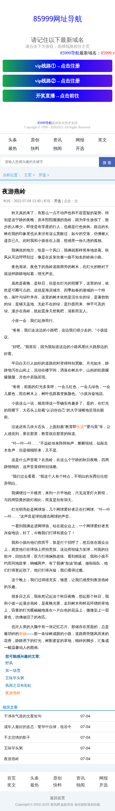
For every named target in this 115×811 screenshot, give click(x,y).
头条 (12, 140)
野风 (9, 663)
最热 (12, 148)
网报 (80, 140)
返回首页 (57, 798)
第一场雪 (12, 670)
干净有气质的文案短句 (22, 716)
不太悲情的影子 (17, 737)
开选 (80, 148)
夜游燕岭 (12, 693)
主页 (28, 175)
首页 (11, 778)
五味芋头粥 (14, 678)
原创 (35, 140)
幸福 (22, 634)
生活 (80, 427)
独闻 (57, 148)
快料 (35, 148)
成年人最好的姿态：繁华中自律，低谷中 (37, 727)
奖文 (102, 140)
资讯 (57, 140)
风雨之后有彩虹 (18, 685)
